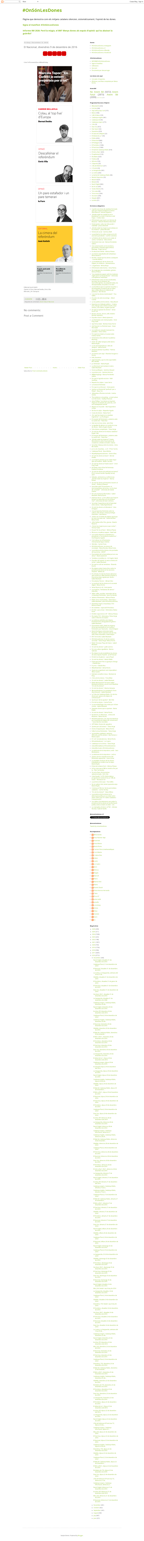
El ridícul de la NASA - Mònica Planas (103, 251)
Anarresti (97, 841)
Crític (93, 124)
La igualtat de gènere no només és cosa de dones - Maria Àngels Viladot (104, 426)
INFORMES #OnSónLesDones (101, 61)
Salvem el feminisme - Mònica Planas (103, 597)
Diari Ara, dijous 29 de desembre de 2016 (105, 1114)
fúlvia (95, 911)
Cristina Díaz (98, 855)
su (94, 920)
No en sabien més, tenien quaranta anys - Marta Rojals (105, 785)
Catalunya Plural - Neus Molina (101, 451)
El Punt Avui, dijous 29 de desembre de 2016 (105, 1101)
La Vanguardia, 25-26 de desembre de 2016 (105, 1255)
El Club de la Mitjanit (98, 134)
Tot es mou (95, 193)
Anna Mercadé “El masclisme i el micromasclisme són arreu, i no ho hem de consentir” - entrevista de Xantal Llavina (104, 489)
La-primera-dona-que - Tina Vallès (102, 782)
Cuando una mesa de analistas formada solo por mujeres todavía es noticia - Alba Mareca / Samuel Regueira (104, 210)
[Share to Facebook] (43, 299)
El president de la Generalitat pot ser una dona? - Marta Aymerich (105, 555)
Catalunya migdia (97, 117)
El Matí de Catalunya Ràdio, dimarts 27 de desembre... (105, 1199)
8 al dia (94, 108)
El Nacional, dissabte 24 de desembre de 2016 (105, 1321)
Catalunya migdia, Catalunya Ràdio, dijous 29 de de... (104, 1080)
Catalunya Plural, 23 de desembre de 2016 (105, 1360)
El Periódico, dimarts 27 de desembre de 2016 (105, 1216)
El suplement (96, 154)
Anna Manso (98, 843)
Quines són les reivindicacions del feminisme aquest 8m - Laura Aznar (103, 757)
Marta (96, 885)
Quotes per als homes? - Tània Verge (103, 726)
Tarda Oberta (96, 189)
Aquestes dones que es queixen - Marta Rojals (104, 709)
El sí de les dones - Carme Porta (102, 702)
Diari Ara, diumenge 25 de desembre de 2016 (105, 1276)
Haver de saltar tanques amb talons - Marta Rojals (103, 342)
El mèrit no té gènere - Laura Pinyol (103, 657)
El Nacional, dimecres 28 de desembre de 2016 (105, 1157)
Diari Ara (94, 127)
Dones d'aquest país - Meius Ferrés (103, 729)
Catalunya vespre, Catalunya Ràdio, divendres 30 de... (104, 1003)
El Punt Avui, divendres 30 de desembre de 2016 (102, 1046)
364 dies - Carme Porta (99, 544)
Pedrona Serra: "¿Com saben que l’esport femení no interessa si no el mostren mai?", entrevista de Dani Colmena (105, 499)
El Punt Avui (95, 147)
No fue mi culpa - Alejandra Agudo (103, 410)
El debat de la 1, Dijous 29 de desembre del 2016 (102, 1059)
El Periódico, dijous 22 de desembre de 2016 (104, 1403)
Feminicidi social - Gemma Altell (102, 232)
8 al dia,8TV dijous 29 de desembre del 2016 (104, 1067)
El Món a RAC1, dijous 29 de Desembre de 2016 (105, 1093)
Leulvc (96, 861)
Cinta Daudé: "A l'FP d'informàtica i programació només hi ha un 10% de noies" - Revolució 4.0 (103, 778)
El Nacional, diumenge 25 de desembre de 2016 (102, 1280)
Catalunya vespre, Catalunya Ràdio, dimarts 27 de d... (104, 1187)
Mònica (96, 870)
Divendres (95, 131)
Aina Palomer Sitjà (99, 838)
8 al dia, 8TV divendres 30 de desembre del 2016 (102, 1012)
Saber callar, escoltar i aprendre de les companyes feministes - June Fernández (104, 594)
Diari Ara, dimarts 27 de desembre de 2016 (105, 1225)
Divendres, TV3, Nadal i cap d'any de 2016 (105, 1304)
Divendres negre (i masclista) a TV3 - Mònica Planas (103, 604)
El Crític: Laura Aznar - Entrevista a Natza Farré (104, 610)
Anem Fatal (43, 302)
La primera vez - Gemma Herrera (102, 372)
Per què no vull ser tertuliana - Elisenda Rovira (104, 565)
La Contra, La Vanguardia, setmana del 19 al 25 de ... (105, 1330)
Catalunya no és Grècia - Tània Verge (103, 744)
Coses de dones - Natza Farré (101, 413)
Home (55, 368)
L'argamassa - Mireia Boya (100, 266)
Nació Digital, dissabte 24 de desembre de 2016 (102, 1285)
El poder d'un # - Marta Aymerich (102, 317)
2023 (94, 937)
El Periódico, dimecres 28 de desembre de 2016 (102, 1165)
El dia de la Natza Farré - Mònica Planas (104, 766)
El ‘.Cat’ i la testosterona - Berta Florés (104, 739)
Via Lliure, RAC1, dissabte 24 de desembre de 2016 (103, 1313)
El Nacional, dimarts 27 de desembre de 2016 (105, 1221)
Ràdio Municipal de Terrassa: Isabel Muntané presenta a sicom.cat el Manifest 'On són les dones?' (105, 684)
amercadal (97, 899)
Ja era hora (99, 97)
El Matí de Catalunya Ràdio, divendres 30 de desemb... (105, 1033)
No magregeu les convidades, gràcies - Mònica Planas (104, 271)
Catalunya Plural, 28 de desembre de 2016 (105, 1148)
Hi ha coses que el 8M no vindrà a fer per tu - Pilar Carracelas (105, 769)
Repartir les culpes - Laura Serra (102, 382)
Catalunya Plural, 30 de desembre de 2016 (105, 1016)
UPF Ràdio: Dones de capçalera (102, 724)
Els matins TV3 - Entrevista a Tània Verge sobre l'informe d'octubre (104, 617)
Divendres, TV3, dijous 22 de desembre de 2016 (102, 1449)
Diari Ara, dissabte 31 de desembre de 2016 (105, 990)
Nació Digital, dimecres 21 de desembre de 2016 (102, 1488)
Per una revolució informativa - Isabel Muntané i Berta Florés (103, 494)
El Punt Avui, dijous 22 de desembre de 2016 (105, 1437)
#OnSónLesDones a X (98, 48)
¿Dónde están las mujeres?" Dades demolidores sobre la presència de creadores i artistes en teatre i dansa (103, 441)
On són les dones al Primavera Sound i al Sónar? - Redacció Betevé (105, 483)
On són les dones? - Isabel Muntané (103, 680)
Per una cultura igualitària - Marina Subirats (102, 650)
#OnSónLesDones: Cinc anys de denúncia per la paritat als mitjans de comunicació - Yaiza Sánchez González (105, 720)
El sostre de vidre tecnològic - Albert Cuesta (103, 299)
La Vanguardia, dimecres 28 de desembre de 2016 (103, 1123)
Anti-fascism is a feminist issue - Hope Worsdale (104, 327)
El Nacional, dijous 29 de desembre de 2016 (105, 1097)
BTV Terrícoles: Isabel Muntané (101, 637)
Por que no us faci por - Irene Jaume (103, 387)
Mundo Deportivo (97, 177)
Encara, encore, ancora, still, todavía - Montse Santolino (103, 314)
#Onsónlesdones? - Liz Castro (101, 741)
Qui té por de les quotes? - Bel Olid (103, 700)
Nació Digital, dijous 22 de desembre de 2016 (105, 1420)
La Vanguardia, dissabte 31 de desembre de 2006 (103, 999)
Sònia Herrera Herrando (101, 890)
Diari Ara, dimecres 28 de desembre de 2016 (105, 1161)
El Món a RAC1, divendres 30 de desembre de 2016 (103, 1037)
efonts (96, 908)
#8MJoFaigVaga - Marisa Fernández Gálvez (103, 375)
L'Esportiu (95, 163)
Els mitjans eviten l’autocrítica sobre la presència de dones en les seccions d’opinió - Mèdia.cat (104, 570)
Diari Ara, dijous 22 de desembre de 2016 (105, 1475)
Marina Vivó (97, 882)
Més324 (94, 180)
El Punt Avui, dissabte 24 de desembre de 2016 (105, 1317)
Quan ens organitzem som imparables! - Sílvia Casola (104, 671)
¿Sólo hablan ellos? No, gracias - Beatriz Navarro (104, 523)
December (97, 958)
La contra (95, 173)
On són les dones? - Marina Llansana (103, 688)
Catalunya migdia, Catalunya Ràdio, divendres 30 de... (104, 1020)
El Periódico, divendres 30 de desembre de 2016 (102, 1042)
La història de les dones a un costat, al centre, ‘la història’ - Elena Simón (104, 239)
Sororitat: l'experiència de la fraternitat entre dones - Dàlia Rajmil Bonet (104, 504)
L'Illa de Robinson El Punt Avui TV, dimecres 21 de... (103, 1479)
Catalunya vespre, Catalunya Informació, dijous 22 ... (102, 1428)
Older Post (81, 368)
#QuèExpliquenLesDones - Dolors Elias (104, 454)
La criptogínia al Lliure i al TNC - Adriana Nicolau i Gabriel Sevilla (104, 808)
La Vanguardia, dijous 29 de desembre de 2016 (105, 1072)
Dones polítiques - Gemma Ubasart (103, 370)
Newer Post (28, 368)
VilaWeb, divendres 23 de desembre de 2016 (105, 1381)
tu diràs (94, 200)
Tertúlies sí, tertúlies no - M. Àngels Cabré (105, 558)
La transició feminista (98, 385)
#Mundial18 (95, 106)
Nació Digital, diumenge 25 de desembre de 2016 (102, 1246)
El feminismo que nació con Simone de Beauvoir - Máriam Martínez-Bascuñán (104, 221)
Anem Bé (112, 94)
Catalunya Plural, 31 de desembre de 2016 (105, 965)
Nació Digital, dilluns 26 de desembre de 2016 (105, 1229)
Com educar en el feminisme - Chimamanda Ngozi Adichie (101, 541)
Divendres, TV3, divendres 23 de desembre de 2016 (103, 1364)
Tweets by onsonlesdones (98, 826)
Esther (96, 858)
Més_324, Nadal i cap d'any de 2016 (104, 1288)
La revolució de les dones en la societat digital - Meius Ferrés (104, 584)
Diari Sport (95, 129)
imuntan (96, 914)
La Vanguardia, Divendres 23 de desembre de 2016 (103, 1398)
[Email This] (37, 299)
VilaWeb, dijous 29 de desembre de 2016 (104, 1084)
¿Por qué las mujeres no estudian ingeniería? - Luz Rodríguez (102, 416)
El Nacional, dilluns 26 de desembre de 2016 (105, 1242)
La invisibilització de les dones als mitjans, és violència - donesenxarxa (103, 262)
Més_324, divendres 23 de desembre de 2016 (105, 1347)
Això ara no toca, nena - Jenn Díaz (102, 423)
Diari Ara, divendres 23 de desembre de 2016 (105, 1394)
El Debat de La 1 (97, 136)
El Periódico (95, 145)
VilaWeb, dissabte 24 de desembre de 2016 (105, 1300)
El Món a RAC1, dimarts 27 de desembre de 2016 (102, 1204)
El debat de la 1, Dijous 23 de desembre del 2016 (102, 1407)
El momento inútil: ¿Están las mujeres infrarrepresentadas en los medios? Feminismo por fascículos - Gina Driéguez (105, 627)
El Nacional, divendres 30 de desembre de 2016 (102, 1025)
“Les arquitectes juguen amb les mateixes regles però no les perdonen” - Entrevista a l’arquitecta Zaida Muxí (105, 275)
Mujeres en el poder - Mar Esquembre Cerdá (104, 407)
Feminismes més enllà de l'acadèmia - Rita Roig (104, 338)
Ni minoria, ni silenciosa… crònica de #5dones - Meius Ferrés (103, 715)
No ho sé (94, 187)
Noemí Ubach (98, 887)
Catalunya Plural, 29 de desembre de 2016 (105, 1110)
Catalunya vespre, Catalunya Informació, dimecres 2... (102, 1131)
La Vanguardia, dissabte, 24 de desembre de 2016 (103, 1292)
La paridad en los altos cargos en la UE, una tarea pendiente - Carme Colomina (104, 235)
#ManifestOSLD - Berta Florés (101, 668)
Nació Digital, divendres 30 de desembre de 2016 (102, 1007)
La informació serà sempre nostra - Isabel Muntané (103, 367)
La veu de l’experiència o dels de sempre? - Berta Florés (102, 346)
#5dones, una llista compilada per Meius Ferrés (105, 82)
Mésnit (94, 182)
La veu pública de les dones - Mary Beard (105, 302)
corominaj (97, 905)
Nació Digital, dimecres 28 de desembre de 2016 (102, 1127)
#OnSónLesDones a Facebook (101, 53)
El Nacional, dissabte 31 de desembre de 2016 (105, 969)
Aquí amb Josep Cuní (98, 111)
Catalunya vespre (97, 122)
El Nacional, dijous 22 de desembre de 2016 (105, 1441)
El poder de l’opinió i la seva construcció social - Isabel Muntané (104, 561)
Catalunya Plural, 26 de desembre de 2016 (105, 1238)
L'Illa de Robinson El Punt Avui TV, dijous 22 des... (103, 1424)
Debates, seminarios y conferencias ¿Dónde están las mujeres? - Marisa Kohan (103, 478)
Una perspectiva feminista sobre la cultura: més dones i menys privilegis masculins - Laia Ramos (103, 512)
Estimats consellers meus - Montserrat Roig (104, 675)
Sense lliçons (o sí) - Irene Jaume (102, 587)
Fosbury (94, 159)
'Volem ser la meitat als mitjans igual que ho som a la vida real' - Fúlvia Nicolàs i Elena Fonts (105, 518)
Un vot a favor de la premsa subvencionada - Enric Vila (100, 773)
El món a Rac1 (96, 152)
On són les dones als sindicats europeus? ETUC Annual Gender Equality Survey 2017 (105, 473)
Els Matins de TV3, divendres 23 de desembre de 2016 (104, 1385)
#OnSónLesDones (42, 10)
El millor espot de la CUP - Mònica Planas (105, 614)
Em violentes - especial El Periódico (103, 608)
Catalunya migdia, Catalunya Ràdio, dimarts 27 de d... (104, 1191)
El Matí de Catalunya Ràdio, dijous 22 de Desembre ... (105, 1462)
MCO (95, 867)
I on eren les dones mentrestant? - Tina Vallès (104, 295)
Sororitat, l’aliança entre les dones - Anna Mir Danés (105, 446)
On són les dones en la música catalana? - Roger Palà (105, 432)
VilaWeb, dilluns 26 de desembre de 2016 (104, 1234)
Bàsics (94, 113)
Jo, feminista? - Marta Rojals (100, 364)
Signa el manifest (97, 63)
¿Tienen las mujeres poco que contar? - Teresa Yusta (104, 527)
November (97, 1505)
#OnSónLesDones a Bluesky (100, 50)
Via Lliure (94, 196)
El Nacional (50, 302)
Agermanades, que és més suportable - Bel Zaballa (104, 360)
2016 (94, 955)
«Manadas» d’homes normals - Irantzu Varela (104, 394)
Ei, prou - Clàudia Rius (98, 666)
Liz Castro (97, 864)
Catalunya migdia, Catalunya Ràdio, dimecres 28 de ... (104, 1135)
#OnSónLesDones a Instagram (101, 46)
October (96, 1508)
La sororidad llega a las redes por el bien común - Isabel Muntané (105, 705)
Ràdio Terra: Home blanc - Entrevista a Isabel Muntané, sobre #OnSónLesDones (105, 600)
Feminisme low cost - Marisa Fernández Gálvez (104, 243)
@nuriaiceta (97, 835)
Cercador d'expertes (98, 79)
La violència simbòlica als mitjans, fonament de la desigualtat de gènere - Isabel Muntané (104, 621)
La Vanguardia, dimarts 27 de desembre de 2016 (102, 1174)
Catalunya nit (96, 120)
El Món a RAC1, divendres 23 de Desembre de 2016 (103, 1373)
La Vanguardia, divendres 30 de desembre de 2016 (103, 1054)
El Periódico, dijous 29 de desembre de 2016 (104, 1106)
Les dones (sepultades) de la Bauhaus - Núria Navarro (104, 254)
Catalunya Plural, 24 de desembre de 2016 (105, 1296)
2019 (94, 947)
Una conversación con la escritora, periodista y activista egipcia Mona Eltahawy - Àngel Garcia (103, 247)
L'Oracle (94, 168)
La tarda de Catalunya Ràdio (101, 175)
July (95, 1516)
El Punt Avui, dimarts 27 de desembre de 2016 (105, 1208)
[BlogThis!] (39, 299)
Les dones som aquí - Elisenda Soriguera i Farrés (105, 354)
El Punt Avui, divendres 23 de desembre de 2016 (102, 1356)
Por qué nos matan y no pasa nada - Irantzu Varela (103, 335)
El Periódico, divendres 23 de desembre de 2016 (102, 1390)
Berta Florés (98, 846)
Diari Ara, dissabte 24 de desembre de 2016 (105, 1326)
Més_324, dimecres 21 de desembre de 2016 (104, 1496)
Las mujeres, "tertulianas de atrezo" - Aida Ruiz (103, 590)
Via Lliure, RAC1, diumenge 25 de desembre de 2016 (103, 1268)
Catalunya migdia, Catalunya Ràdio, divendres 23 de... (104, 1377)
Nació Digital (96, 184)
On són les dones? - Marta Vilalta (102, 659)
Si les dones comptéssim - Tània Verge (104, 429)
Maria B (96, 876)
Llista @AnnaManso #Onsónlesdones (103, 746)
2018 (94, 950)
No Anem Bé (97, 91)
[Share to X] (41, 299)
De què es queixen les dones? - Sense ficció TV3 (103, 310)
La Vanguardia (96, 170)
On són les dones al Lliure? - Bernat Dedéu (103, 456)
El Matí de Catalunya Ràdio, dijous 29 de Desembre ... (105, 1089)
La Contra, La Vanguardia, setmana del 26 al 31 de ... (105, 973)
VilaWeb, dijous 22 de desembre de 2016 (104, 1454)
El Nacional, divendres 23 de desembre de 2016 (102, 1351)
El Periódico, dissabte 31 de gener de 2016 (105, 982)
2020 (94, 945)
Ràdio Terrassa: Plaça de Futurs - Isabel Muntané (104, 644)
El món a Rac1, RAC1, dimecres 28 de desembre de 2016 (105, 1170)
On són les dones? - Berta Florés (102, 712)
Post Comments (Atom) (40, 371)
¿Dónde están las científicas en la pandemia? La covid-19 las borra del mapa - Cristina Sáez (103, 216)
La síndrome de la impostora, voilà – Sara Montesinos (105, 751)
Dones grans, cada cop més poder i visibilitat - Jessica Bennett (103, 225)
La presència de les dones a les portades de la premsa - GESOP (105, 551)
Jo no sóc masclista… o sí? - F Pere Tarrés (105, 449)
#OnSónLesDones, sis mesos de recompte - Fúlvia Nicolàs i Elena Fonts (104, 547)
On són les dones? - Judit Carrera (102, 647)
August (96, 1513)
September (97, 1510)
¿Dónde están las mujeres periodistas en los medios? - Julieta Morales (105, 229)
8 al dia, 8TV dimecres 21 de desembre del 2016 (102, 1492)
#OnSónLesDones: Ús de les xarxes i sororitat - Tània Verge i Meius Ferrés (103, 640)
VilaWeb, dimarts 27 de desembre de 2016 (105, 1212)
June (95, 1518)
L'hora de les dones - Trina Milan (102, 678)
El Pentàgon (95, 143)
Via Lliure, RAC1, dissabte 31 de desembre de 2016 (103, 995)
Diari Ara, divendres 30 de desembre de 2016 (105, 1050)
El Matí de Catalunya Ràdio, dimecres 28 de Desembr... (105, 1140)
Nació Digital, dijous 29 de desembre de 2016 (105, 1076)
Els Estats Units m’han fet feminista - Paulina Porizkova (103, 468)
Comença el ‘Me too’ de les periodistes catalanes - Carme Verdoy (104, 789)
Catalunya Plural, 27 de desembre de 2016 (105, 1195)
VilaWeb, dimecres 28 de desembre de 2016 (105, 1144)
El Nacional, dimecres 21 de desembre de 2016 (105, 1501)
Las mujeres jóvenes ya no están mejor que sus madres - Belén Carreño (104, 460)
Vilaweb (94, 198)
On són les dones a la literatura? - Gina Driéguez (104, 508)
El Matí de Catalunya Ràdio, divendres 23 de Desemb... (105, 1368)
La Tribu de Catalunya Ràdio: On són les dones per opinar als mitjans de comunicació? (104, 696)
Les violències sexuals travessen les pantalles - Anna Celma (103, 331)
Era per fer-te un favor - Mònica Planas (104, 530)
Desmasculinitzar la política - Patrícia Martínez (103, 350)
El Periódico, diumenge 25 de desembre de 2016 (102, 1263)
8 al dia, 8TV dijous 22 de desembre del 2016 (104, 1411)
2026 (94, 929)
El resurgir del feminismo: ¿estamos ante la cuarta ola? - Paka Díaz (104, 420)
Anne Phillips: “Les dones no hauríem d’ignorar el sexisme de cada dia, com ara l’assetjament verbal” (104, 402)
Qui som (94, 68)
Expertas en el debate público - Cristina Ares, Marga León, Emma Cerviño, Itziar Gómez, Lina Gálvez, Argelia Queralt (104, 305)
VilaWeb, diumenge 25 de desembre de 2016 (105, 1259)
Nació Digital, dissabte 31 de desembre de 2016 (102, 961)
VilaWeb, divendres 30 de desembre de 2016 (105, 1029)
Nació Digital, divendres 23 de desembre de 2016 (102, 1339)
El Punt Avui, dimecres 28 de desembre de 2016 (105, 1152)
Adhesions (95, 66)
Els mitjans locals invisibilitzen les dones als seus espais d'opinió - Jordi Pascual (104, 654)
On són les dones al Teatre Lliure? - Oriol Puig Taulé (105, 464)
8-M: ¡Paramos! (96, 357)
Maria (96, 879)
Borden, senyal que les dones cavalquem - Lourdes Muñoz (105, 258)
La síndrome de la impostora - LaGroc (104, 754)
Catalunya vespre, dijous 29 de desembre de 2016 (103, 1063)
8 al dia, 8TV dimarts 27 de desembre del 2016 (105, 1182)
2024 (94, 934)
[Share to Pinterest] (45, 299)
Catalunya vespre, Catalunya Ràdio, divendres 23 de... (104, 1334)
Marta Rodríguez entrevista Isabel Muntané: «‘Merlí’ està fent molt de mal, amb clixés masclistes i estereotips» (104, 632)
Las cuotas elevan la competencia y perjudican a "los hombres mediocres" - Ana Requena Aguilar (104, 536)
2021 (94, 942)
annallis (96, 902)
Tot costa (95, 191)
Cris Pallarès (98, 852)
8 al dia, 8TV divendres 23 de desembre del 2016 (102, 1343)
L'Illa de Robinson (97, 166)
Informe (94, 161)
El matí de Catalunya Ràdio (100, 150)
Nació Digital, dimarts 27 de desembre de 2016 (105, 1178)
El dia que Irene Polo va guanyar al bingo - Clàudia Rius (105, 662)
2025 (94, 932)
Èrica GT (96, 896)
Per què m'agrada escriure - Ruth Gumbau (102, 379)
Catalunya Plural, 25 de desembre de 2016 (105, 1251)
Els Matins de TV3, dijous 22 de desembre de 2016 (103, 1471)
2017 (94, 953)
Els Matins (95, 157)
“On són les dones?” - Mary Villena (102, 792)
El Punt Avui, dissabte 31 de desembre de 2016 (105, 986)
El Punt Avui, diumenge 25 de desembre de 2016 (102, 1272)
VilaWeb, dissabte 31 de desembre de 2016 (105, 978)
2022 (94, 940)
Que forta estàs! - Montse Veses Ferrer (104, 324)
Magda (96, 873)
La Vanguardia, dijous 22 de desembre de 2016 (105, 1415)
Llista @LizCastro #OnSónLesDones (103, 748)
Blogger (80, 1535)
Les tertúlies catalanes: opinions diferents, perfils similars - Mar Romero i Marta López (104, 735)
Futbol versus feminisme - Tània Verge (104, 731)
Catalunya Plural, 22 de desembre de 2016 (105, 1458)
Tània (95, 893)
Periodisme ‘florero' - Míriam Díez (102, 581)
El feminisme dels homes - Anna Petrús (104, 268)
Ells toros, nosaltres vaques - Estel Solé (104, 532)
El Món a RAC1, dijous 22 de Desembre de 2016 (105, 1467)
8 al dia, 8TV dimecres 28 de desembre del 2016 (102, 1118)
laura (95, 917)
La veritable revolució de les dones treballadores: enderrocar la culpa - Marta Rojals (103, 762)
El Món (94, 138)
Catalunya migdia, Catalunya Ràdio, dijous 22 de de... (104, 1445)
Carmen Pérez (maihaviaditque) (104, 849)
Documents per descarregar (101, 70)
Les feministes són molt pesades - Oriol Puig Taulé (104, 320)
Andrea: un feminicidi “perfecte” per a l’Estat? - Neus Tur (104, 390)
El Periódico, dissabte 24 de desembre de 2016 (105, 1309)
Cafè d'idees (96, 115)
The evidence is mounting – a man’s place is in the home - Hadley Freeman (105, 398)
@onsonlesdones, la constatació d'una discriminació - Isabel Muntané (104, 691)
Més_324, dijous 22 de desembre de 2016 (104, 1432)
